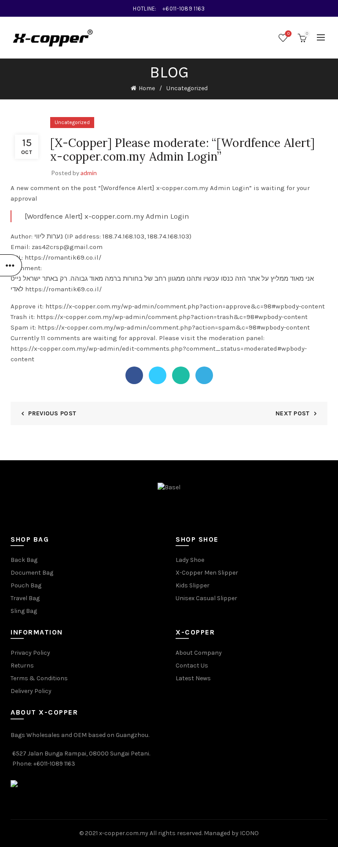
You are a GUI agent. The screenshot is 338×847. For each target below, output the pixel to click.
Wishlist (288, 33)
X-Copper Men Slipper (207, 572)
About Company (199, 652)
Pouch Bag (26, 585)
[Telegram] (204, 375)
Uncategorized (187, 88)
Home (147, 88)
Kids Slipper (192, 585)
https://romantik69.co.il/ (63, 289)
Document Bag (32, 572)
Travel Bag (25, 598)
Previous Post (52, 413)
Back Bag (24, 560)
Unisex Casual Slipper (206, 598)
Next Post (293, 413)
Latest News (193, 678)
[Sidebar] (11, 265)
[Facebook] (134, 375)
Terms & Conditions (39, 678)
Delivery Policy (31, 691)
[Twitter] (157, 375)
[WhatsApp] (181, 375)
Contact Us (192, 665)
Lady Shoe (190, 560)
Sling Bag (24, 611)
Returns (22, 665)
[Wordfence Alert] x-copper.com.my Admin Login (107, 216)
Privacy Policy (30, 652)
